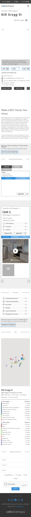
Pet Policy (8, 304)
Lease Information (11, 311)
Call (25, 475)
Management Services (12, 314)
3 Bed (24, 68)
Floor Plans (23, 178)
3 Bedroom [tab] (6, 169)
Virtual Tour (8, 178)
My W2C (25, 1)
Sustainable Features (12, 298)
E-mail (19, 475)
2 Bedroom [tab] (17, 166)
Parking (8, 307)
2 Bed (14, 68)
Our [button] (15, 1)
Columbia (4, 11)
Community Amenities (12, 301)
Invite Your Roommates (9, 152)
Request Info (6, 88)
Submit (15, 489)
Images (25, 237)
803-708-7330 (8, 75)
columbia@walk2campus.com (14, 78)
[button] (19, 366)
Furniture (8, 226)
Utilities (8, 229)
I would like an (8, 475)
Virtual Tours (19, 20)
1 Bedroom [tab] (6, 166)
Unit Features (10, 223)
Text (16, 478)
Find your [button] (6, 1)
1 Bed (3, 68)
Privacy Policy (19, 506)
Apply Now (19, 88)
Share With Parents (8, 324)
